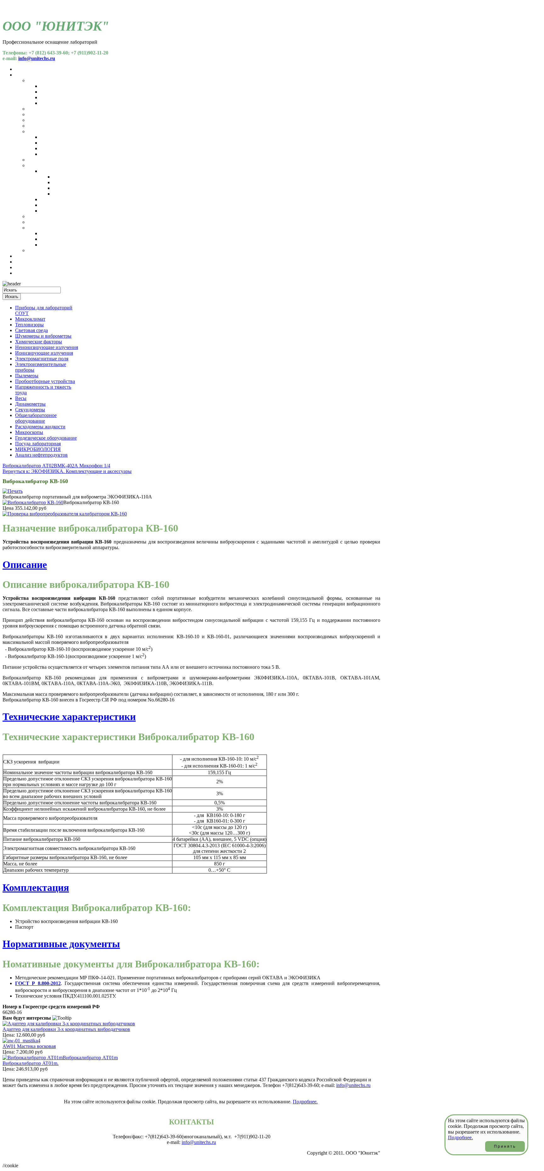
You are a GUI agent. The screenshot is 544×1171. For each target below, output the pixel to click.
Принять (505, 1146)
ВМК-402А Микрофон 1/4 (82, 465)
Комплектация (36, 887)
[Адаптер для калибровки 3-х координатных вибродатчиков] (69, 1023)
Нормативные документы (61, 943)
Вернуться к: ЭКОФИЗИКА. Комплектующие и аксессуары (67, 471)
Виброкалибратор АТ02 (28, 465)
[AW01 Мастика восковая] (21, 1040)
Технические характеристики (69, 716)
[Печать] (13, 491)
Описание (25, 564)
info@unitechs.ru (36, 58)
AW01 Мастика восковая (29, 1046)
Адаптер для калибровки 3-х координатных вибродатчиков (66, 1029)
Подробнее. (305, 1101)
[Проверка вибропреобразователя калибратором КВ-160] (65, 513)
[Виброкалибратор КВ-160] (33, 502)
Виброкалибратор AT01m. (31, 1063)
